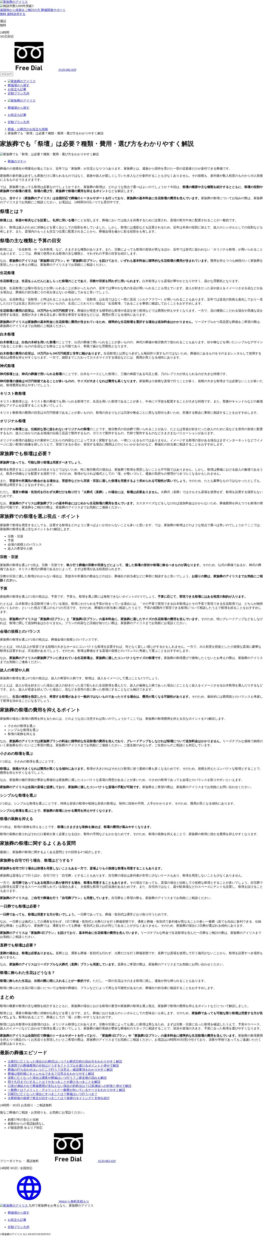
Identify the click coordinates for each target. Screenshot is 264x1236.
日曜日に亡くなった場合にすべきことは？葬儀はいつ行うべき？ (52, 1094)
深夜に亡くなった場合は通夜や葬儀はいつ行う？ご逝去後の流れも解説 (57, 1077)
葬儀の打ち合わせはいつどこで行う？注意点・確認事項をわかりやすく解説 (60, 1069)
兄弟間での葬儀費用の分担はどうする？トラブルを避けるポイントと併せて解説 (63, 1065)
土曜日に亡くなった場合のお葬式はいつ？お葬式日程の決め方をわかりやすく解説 (65, 1061)
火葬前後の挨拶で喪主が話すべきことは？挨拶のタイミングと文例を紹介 (59, 1098)
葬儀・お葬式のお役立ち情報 (28, 129)
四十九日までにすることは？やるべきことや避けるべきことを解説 (54, 1081)
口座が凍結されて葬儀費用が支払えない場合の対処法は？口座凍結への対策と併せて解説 (69, 1086)
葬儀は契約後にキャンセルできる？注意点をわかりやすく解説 (51, 1073)
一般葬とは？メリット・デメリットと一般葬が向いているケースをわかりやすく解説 (66, 1090)
